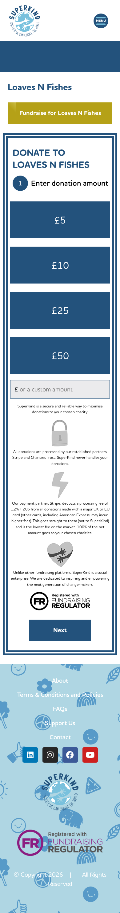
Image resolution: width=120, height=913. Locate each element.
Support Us (60, 723)
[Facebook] (70, 755)
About (60, 681)
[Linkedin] (30, 755)
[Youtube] (90, 755)
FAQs (60, 709)
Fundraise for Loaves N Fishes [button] (60, 113)
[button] (101, 21)
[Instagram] (50, 755)
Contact (60, 737)
